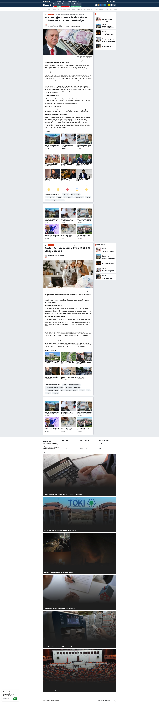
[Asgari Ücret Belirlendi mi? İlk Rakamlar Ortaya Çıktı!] (52, 231)
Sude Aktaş (51, 25)
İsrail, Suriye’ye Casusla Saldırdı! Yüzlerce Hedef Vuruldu (58, 572)
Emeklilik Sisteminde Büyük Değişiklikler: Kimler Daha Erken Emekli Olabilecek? (63, 494)
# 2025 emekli (65, 194)
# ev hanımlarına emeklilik (74, 384)
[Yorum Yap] (78, 57)
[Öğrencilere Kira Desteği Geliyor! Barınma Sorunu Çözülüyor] (68, 141)
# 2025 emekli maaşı (50, 197)
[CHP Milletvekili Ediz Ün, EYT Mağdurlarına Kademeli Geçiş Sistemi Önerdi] (79, 670)
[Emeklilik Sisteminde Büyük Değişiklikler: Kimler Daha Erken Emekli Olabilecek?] (105, 19)
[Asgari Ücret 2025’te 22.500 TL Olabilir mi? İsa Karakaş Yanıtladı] (84, 141)
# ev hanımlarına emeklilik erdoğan (72, 387)
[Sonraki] (53, 1)
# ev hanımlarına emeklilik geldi (52, 390)
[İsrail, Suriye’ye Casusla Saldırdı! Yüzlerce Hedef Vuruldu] (105, 33)
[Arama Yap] (114, 5)
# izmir (47, 200)
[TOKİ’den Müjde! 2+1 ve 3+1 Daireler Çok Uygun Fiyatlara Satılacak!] (84, 231)
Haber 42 (47, 5)
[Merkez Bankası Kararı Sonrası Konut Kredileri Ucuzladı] (105, 46)
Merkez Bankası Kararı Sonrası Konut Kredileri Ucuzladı (58, 646)
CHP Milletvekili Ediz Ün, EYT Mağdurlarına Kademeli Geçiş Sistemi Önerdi (62, 690)
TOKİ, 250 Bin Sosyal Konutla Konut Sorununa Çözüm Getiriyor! (60, 530)
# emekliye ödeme (79, 197)
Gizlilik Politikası (6, 698)
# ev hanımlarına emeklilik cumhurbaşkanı (54, 387)
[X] (112, 701)
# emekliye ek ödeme (67, 197)
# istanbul (88, 197)
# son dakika (60, 200)
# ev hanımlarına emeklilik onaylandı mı (69, 390)
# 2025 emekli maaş (75, 194)
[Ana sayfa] (44, 9)
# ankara (59, 197)
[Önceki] (51, 1)
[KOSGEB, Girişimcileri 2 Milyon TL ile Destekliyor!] (68, 231)
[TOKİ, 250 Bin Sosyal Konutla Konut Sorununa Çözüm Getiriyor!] (52, 141)
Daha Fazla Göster (79, 693)
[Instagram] (115, 701)
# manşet (53, 200)
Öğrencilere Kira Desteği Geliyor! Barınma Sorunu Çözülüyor (59, 608)
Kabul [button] (15, 698)
